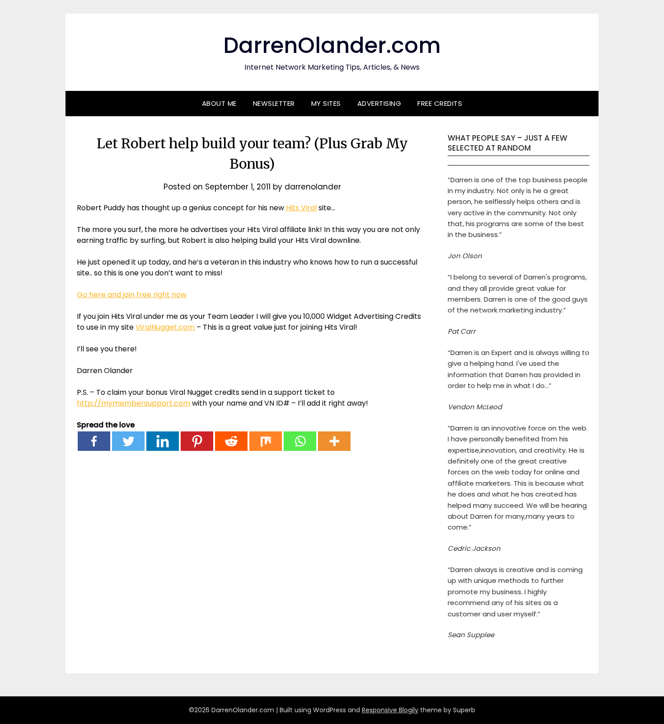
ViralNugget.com (165, 327)
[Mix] (265, 441)
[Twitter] (128, 441)
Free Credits (439, 103)
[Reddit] (231, 441)
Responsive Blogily (390, 710)
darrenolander (313, 186)
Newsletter (274, 103)
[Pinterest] (197, 441)
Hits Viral (301, 208)
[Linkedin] (162, 441)
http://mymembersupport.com (133, 403)
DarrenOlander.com (332, 45)
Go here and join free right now (132, 294)
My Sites (326, 103)
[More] (334, 441)
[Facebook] (94, 441)
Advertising (379, 103)
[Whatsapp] (300, 441)
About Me (219, 103)
